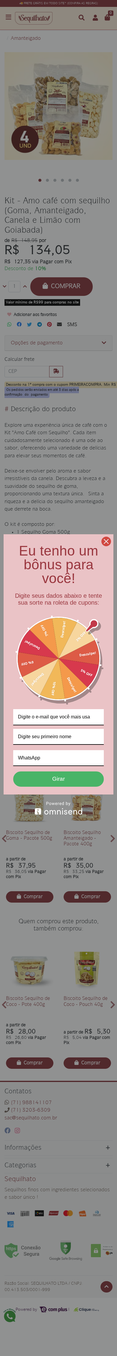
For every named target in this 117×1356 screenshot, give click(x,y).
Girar (58, 779)
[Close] (106, 541)
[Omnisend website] (58, 808)
